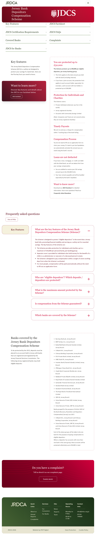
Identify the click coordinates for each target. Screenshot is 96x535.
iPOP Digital (44, 530)
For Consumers (46, 510)
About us (34, 511)
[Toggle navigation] (88, 3)
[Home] (28, 2)
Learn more (48, 479)
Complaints (34, 519)
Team (56, 514)
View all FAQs (12, 219)
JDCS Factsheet (16, 96)
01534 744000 (79, 515)
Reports (56, 512)
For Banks (45, 514)
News (56, 509)
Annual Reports (33, 515)
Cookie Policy (83, 530)
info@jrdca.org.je (83, 511)
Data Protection (70, 530)
